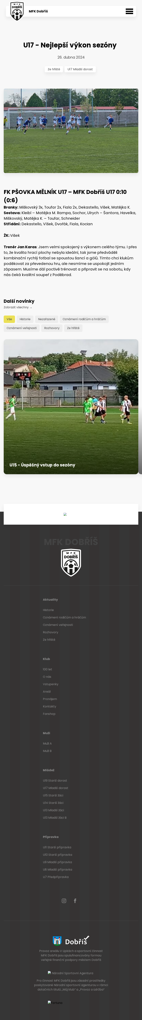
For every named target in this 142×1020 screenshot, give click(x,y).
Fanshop (49, 714)
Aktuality (50, 600)
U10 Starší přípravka (57, 855)
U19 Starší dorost (55, 780)
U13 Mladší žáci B (55, 818)
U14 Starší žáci (53, 803)
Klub (46, 659)
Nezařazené (46, 319)
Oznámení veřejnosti (22, 328)
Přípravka (51, 837)
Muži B (47, 751)
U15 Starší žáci (53, 795)
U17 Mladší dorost (80, 69)
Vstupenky (50, 684)
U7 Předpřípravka (56, 877)
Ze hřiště (54, 69)
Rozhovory (52, 328)
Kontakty (49, 706)
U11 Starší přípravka (57, 847)
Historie (25, 319)
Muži (46, 733)
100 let (47, 669)
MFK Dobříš (38, 11)
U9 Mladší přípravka (57, 862)
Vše (9, 319)
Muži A (47, 743)
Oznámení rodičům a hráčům (84, 319)
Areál (47, 691)
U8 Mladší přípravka (57, 869)
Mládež (48, 770)
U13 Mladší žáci (53, 810)
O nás (47, 677)
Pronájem (50, 699)
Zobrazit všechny (18, 307)
